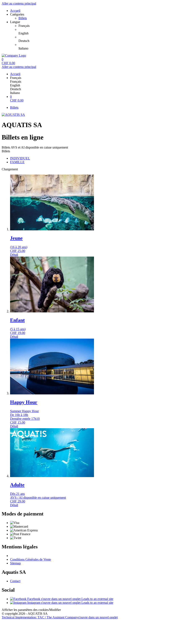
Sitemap (15, 563)
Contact (15, 581)
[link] (94, 26)
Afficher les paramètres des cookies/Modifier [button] (31, 610)
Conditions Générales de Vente (30, 559)
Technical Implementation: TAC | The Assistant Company (60, 617)
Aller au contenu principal (19, 3)
